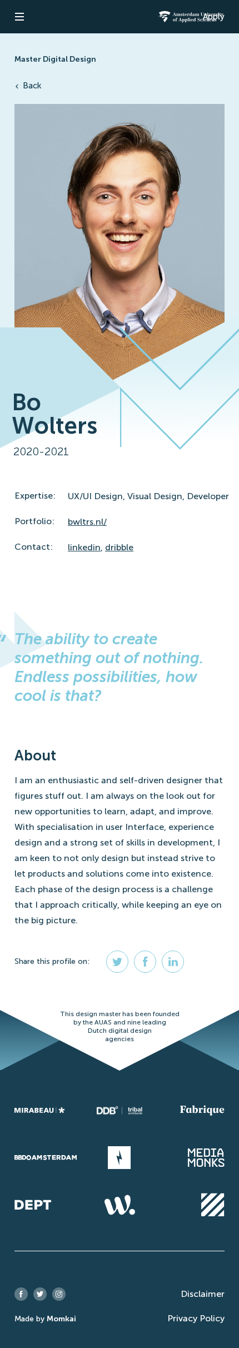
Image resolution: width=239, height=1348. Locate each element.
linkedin (84, 547)
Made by (45, 1319)
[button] (19, 16)
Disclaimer (203, 1294)
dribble (119, 547)
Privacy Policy (196, 1318)
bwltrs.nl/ (87, 521)
